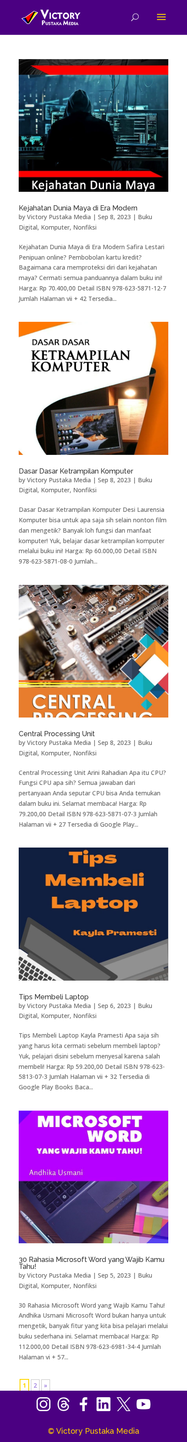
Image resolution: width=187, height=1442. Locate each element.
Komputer (55, 227)
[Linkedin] (107, 1409)
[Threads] (67, 1409)
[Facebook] (87, 1409)
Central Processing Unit (57, 734)
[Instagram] (47, 1409)
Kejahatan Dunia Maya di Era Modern (78, 208)
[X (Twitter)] (127, 1409)
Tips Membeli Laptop (54, 997)
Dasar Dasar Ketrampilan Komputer (76, 471)
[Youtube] (143, 1409)
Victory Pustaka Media (59, 217)
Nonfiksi (85, 227)
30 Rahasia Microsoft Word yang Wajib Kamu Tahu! (91, 1263)
